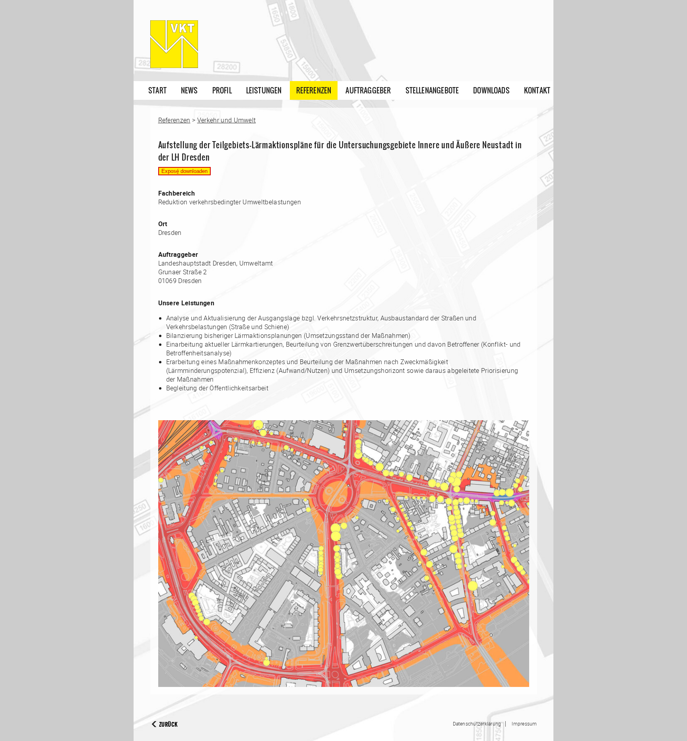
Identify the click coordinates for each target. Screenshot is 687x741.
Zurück (168, 724)
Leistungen (264, 90)
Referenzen (314, 90)
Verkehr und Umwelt (226, 120)
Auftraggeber (368, 90)
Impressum (524, 723)
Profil (222, 90)
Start (157, 90)
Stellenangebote (432, 90)
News (189, 90)
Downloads (491, 90)
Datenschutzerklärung (477, 723)
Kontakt (537, 90)
